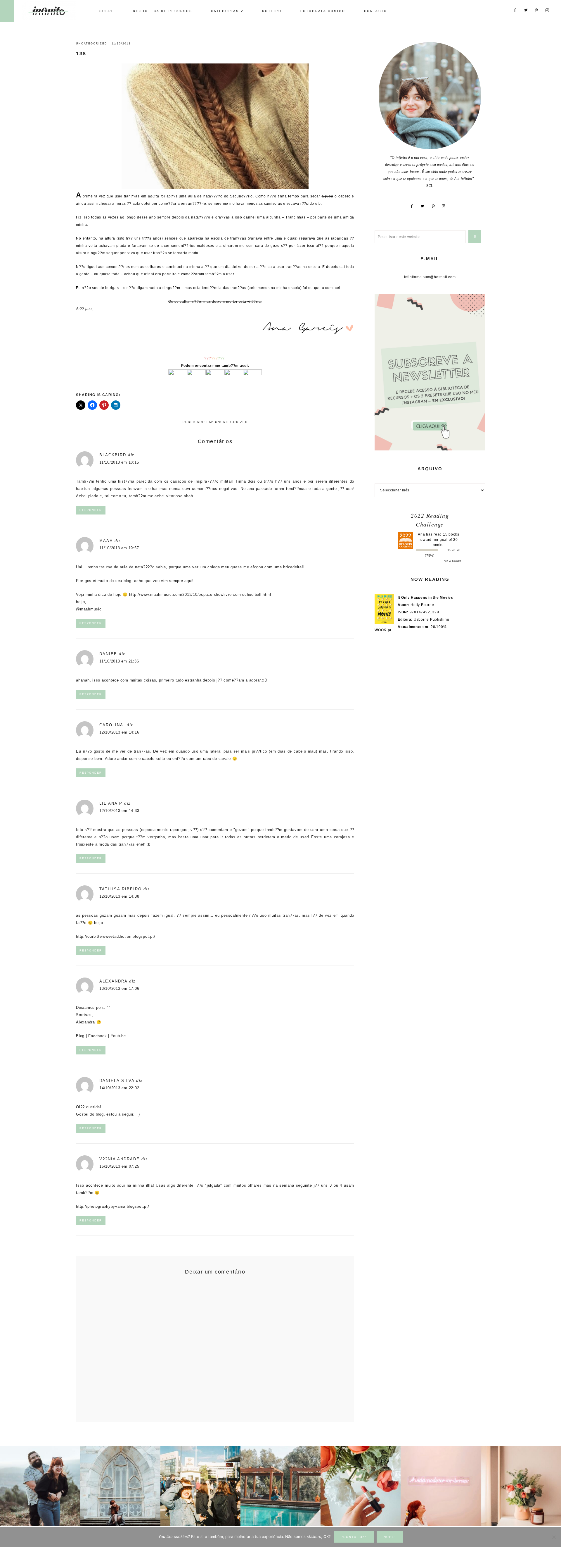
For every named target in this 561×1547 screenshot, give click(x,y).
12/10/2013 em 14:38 (119, 896)
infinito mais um (55, 10)
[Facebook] (414, 206)
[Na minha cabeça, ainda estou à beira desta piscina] (280, 1486)
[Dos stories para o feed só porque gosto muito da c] (361, 1486)
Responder (90, 510)
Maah (106, 540)
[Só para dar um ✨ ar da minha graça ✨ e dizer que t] (441, 1486)
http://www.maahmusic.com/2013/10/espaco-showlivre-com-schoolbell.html (200, 594)
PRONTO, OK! (354, 1537)
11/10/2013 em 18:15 (119, 462)
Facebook (97, 1036)
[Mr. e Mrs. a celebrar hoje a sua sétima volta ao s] (40, 1486)
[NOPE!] (554, 1537)
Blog (80, 1036)
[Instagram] (446, 206)
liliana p (110, 803)
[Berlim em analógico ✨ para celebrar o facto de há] (200, 1486)
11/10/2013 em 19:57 (119, 548)
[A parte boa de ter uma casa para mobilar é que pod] (521, 1486)
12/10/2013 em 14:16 (119, 732)
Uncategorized (91, 43)
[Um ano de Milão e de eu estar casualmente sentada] (120, 1486)
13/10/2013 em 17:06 (119, 988)
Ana (421, 534)
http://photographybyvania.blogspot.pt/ (112, 1206)
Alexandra (113, 981)
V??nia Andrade (119, 1159)
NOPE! (390, 1537)
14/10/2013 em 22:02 (119, 1088)
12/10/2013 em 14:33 (119, 810)
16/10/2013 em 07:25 (119, 1166)
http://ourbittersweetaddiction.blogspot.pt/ (115, 936)
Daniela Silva (116, 1080)
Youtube (118, 1036)
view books (453, 560)
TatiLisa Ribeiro (120, 889)
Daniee (108, 654)
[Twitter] (425, 206)
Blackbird (112, 455)
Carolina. (112, 725)
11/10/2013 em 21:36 (119, 661)
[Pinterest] (435, 206)
